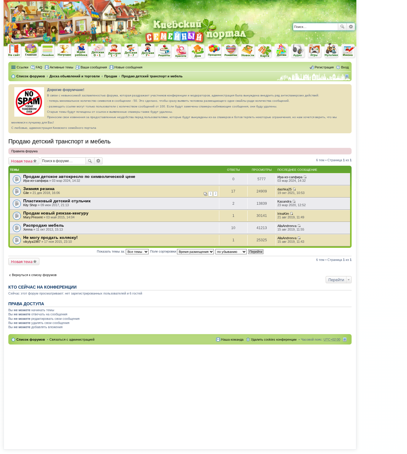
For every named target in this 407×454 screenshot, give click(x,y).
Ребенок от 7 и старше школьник (148, 51)
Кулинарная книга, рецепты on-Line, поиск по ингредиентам (165, 51)
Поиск (342, 26)
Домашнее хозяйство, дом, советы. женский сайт (198, 51)
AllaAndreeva (286, 226)
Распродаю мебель (43, 225)
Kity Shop (30, 205)
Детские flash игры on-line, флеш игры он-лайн (315, 51)
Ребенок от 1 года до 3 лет (114, 51)
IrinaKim (283, 213)
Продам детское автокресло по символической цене (79, 176)
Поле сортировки (163, 251)
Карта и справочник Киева (265, 51)
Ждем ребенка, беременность (81, 50)
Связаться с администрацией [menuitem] (71, 339)
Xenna (27, 229)
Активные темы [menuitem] (61, 67)
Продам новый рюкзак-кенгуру (55, 213)
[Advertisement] (286, 9)
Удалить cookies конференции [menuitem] (273, 339)
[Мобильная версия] (347, 76)
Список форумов (30, 339)
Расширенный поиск (351, 26)
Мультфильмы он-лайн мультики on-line (331, 51)
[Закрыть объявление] (347, 89)
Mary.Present (33, 217)
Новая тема (21, 161)
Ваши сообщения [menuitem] (94, 67)
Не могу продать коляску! (50, 237)
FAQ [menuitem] (39, 67)
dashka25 (284, 189)
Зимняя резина (39, 188)
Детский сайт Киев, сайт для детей (281, 51)
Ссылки (22, 67)
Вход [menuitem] (345, 67)
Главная (31, 50)
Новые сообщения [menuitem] (128, 67)
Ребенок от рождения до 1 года (98, 50)
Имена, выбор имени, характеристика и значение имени (348, 51)
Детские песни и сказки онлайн (298, 50)
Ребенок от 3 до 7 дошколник (131, 51)
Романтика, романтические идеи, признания (231, 51)
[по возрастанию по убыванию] (231, 251)
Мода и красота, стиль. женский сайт (181, 51)
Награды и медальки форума (64, 50)
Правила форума (24, 151)
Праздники (215, 50)
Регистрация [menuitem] (324, 67)
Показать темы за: (111, 251)
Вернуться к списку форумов (34, 275)
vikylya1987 (32, 241)
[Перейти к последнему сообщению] (305, 177)
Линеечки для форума (48, 50)
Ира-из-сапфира (35, 180)
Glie (26, 193)
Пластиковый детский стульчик (57, 200)
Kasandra (284, 201)
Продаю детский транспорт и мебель (59, 141)
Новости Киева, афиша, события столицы (248, 51)
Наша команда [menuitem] (232, 339)
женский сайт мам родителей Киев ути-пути (14, 51)
